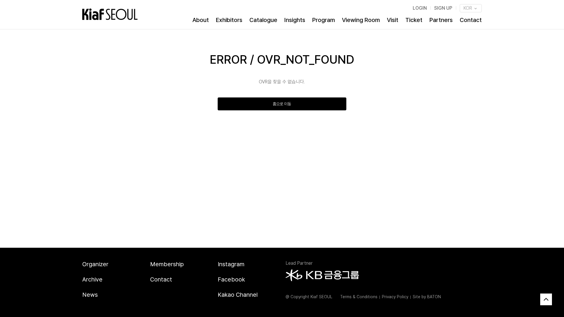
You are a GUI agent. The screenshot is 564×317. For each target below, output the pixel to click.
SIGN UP (443, 8)
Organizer (95, 264)
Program (323, 19)
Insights (294, 19)
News (90, 294)
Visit (392, 19)
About (200, 19)
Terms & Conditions (358, 296)
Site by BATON (427, 296)
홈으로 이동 (282, 104)
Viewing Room (361, 19)
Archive (92, 279)
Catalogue (263, 19)
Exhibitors (229, 19)
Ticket (413, 19)
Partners (441, 19)
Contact (471, 19)
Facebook (231, 279)
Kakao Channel (238, 294)
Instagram (231, 264)
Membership (167, 264)
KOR (468, 8)
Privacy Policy (395, 296)
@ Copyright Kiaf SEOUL (309, 296)
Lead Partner (299, 263)
